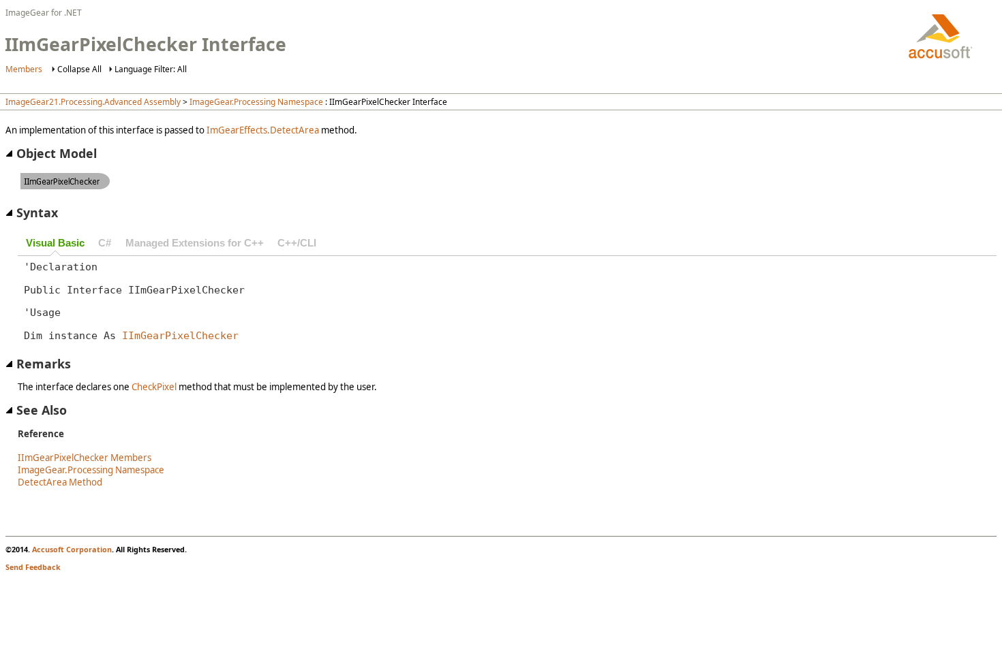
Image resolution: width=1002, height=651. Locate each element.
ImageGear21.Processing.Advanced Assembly (93, 102)
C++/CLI (296, 243)
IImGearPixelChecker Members (84, 457)
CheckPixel (154, 387)
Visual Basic (55, 243)
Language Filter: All (151, 69)
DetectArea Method (60, 482)
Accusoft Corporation (72, 549)
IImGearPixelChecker (180, 335)
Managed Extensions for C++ (194, 243)
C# (104, 243)
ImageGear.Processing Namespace (256, 102)
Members (23, 69)
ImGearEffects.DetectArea (263, 130)
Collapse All (79, 69)
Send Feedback (33, 567)
